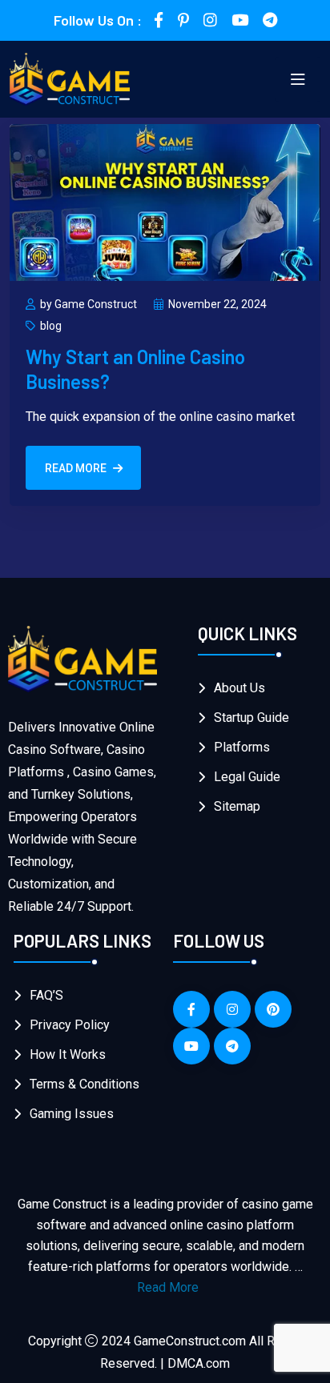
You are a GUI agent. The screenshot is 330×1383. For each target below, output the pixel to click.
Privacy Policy (70, 1024)
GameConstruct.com (190, 1341)
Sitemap (237, 806)
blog (51, 325)
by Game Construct (88, 304)
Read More (76, 468)
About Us (239, 688)
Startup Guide (251, 717)
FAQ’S (46, 995)
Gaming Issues (72, 1113)
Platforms (242, 747)
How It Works (68, 1054)
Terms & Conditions (84, 1084)
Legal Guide (247, 776)
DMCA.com (198, 1363)
